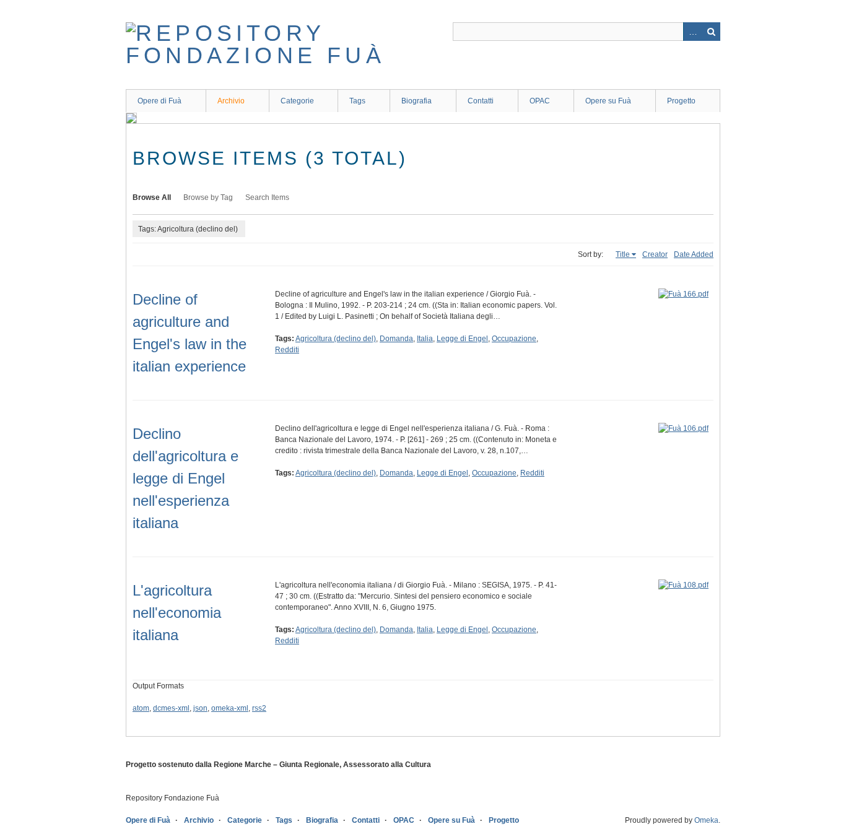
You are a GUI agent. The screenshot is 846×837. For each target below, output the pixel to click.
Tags (357, 101)
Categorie (297, 101)
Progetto (681, 101)
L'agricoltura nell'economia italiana (177, 612)
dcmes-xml (171, 708)
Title (623, 254)
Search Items (267, 197)
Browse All (152, 197)
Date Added (693, 254)
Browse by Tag (208, 197)
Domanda (396, 338)
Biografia (416, 101)
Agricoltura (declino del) (335, 338)
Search (711, 31)
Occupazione (514, 338)
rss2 (259, 708)
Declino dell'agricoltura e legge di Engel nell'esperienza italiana (185, 478)
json (200, 708)
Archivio (231, 101)
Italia (425, 338)
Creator (655, 254)
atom (141, 708)
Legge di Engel (462, 338)
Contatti (481, 101)
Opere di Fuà (159, 101)
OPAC (540, 101)
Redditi (287, 349)
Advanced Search (692, 31)
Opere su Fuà (608, 101)
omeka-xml (229, 708)
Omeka (706, 820)
